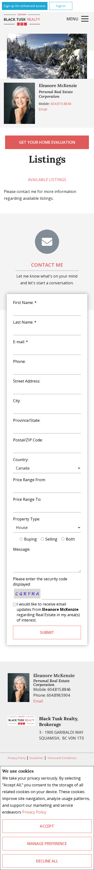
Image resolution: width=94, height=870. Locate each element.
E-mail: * (20, 341)
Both (70, 539)
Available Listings (47, 179)
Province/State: (26, 420)
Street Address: (26, 381)
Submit (47, 632)
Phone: (19, 361)
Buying (30, 539)
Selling (51, 539)
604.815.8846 (61, 103)
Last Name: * (24, 322)
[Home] (22, 20)
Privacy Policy (34, 812)
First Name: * (25, 302)
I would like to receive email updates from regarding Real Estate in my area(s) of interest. (48, 612)
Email (43, 109)
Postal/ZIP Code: (28, 440)
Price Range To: (27, 499)
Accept (47, 826)
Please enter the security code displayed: (40, 581)
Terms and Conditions (61, 758)
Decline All (47, 861)
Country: (20, 459)
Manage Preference (47, 843)
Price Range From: (29, 479)
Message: (21, 549)
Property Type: (26, 519)
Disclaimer (37, 758)
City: (16, 400)
